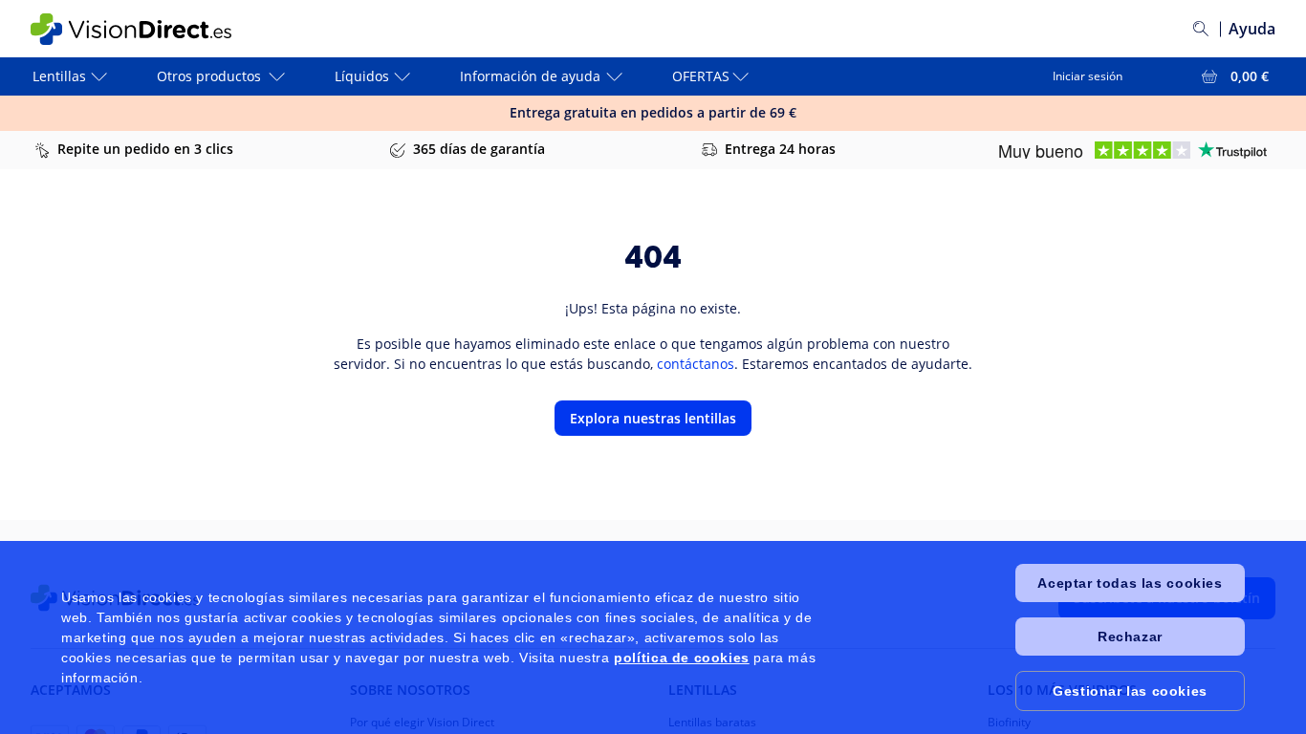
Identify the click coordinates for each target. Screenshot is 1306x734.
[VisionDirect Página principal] (144, 29)
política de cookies (681, 657)
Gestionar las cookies (1130, 691)
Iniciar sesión (1087, 76)
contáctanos (695, 364)
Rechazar (1130, 636)
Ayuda (1252, 28)
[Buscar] (1200, 28)
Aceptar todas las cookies (1129, 583)
